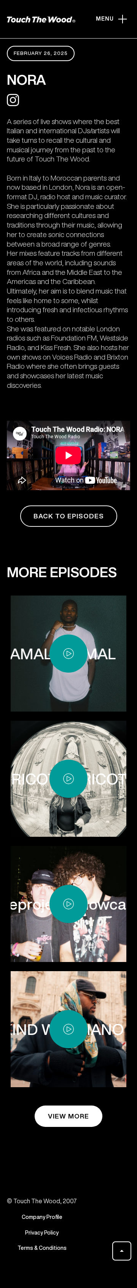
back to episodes (68, 516)
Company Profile (42, 1217)
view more (68, 1116)
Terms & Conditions (42, 1248)
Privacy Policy (42, 1232)
